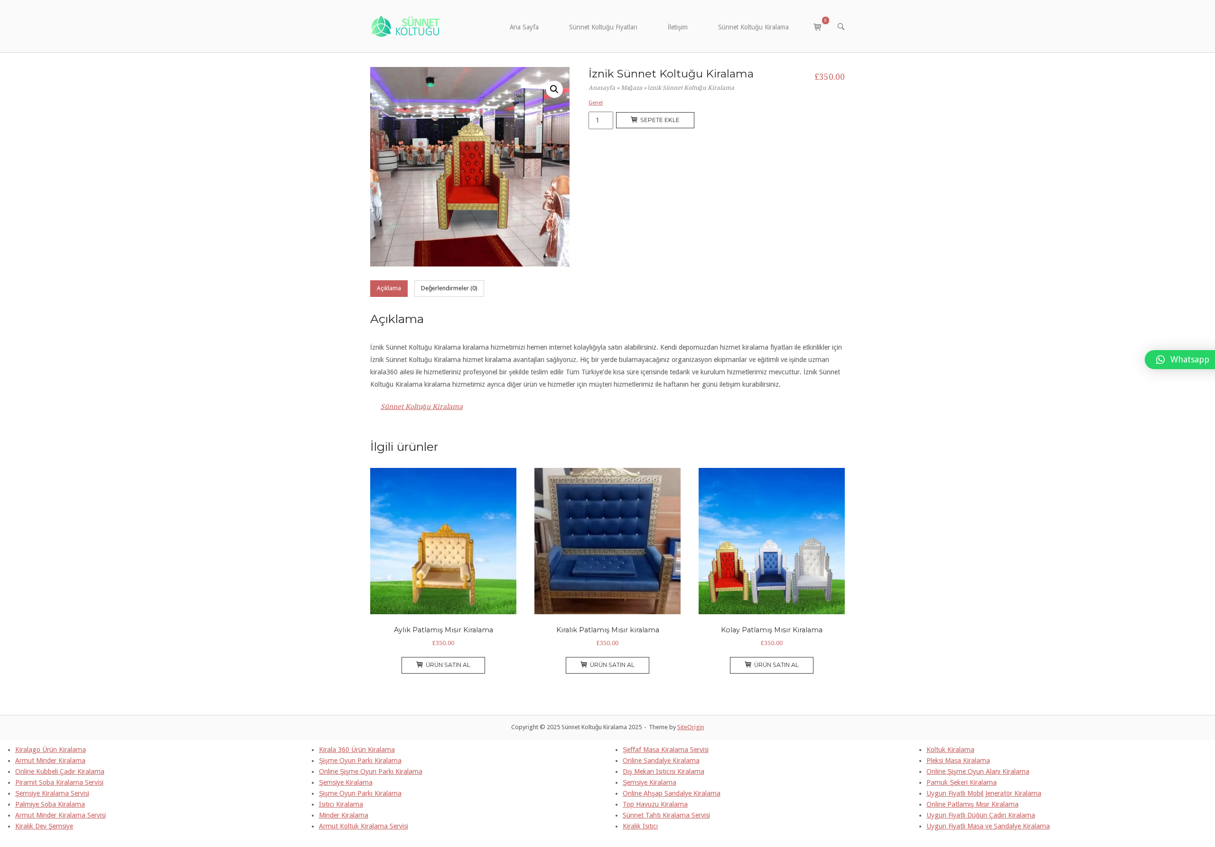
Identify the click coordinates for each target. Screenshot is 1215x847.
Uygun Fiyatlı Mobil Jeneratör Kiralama (983, 793)
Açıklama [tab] (389, 288)
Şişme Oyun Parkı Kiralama (360, 760)
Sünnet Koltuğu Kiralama (753, 27)
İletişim (678, 27)
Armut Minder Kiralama (50, 760)
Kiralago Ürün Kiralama (50, 749)
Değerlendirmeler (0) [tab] (449, 288)
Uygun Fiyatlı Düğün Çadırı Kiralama (980, 815)
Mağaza (631, 88)
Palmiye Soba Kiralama (50, 804)
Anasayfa (602, 88)
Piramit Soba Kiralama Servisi (59, 782)
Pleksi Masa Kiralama (958, 760)
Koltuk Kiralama (950, 749)
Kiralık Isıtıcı (640, 826)
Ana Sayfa (524, 27)
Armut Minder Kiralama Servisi (60, 815)
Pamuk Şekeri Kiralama (961, 782)
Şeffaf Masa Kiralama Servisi (666, 749)
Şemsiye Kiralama (346, 782)
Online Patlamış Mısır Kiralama (972, 804)
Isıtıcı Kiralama (341, 804)
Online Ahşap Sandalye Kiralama (671, 793)
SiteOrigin (690, 727)
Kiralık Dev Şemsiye (44, 826)
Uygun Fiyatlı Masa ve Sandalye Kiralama (988, 826)
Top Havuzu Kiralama (655, 804)
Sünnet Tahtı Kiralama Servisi (666, 815)
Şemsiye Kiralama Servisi (52, 793)
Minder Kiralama (343, 815)
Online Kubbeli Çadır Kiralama (59, 771)
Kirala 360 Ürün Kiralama (357, 749)
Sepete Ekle (660, 120)
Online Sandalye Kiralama (661, 760)
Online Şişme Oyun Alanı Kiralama (977, 771)
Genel (596, 102)
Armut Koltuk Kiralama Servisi (363, 826)
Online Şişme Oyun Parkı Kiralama (370, 771)
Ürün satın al (448, 664)
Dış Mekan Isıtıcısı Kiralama (663, 771)
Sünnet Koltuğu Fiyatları (603, 27)
